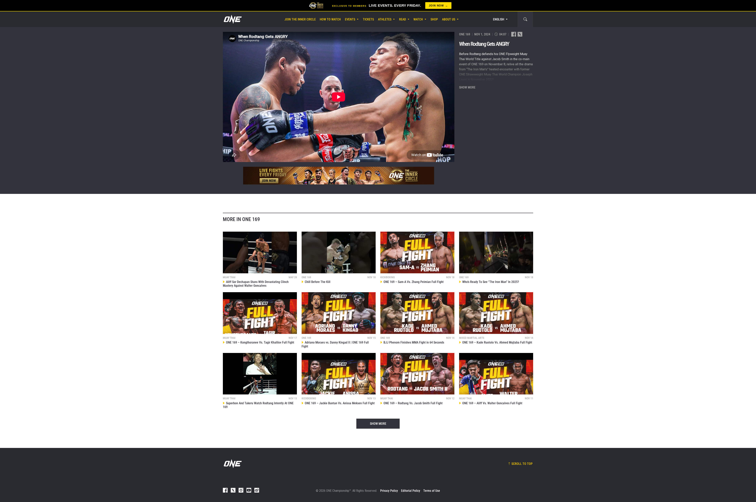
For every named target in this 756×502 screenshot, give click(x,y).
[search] (525, 19)
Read (402, 19)
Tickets (368, 19)
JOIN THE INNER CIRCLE (300, 19)
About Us (448, 19)
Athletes (384, 19)
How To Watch (330, 19)
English (498, 19)
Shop (434, 19)
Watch (418, 19)
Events (350, 19)
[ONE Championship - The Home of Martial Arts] (232, 19)
